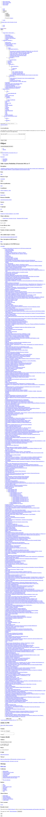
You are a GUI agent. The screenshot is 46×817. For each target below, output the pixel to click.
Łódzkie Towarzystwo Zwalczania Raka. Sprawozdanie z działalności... (19, 692)
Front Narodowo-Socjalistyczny (11, 524)
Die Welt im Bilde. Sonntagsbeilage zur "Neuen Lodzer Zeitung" (17, 439)
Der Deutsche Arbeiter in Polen (11, 300)
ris (3, 148)
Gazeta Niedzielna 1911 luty (15, 493)
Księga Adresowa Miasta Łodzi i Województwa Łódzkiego (16, 659)
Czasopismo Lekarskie (9, 370)
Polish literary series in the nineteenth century (13, 83)
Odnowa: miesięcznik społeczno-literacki (13, 426)
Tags (6, 111)
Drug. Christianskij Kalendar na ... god (12, 622)
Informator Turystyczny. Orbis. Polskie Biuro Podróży (15, 509)
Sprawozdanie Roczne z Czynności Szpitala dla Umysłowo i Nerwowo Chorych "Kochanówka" (23, 292)
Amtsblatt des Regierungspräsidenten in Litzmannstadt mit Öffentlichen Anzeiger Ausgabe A (22, 697)
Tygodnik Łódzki (8, 326)
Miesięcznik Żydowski (9, 487)
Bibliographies (8, 42)
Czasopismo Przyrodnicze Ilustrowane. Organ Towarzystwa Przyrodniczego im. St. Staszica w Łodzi (24, 589)
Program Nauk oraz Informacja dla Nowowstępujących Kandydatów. (18, 611)
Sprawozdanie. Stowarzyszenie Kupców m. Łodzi (14, 319)
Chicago (2, 734)
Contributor (7, 100)
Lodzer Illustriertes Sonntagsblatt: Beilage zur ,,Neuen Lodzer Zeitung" (18, 354)
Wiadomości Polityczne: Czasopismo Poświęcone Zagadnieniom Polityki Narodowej (21, 558)
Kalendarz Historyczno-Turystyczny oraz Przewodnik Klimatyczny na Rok (19, 650)
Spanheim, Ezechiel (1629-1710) (18, 73)
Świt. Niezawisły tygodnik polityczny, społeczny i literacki (16, 389)
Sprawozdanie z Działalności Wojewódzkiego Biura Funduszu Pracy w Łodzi (20, 375)
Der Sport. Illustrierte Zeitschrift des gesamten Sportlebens (16, 485)
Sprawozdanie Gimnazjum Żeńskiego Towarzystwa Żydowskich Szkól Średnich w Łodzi (22, 338)
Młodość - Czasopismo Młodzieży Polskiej (13, 530)
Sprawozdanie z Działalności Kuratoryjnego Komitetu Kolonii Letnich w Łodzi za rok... (22, 583)
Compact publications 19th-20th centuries (13, 86)
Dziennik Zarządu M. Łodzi (10, 704)
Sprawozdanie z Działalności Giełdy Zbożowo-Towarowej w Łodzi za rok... (19, 585)
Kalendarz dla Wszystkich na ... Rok (12, 677)
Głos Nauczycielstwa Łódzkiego (11, 480)
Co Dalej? (7, 254)
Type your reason (22, 133)
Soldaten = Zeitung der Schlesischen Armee (13, 267)
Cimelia (9, 47)
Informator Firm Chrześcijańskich (11, 366)
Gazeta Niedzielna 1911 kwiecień (16, 495)
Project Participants (9, 36)
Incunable (9, 60)
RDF (1, 241)
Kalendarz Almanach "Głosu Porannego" (13, 545)
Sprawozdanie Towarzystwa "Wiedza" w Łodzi (14, 569)
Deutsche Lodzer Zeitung (10, 274)
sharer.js (11, 18)
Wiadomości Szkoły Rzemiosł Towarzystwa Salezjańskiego (16, 321)
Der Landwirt (7, 620)
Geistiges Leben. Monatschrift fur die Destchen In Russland (16, 463)
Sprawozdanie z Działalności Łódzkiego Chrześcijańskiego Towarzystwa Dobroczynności (22, 507)
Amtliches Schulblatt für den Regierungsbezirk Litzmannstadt (17, 373)
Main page (3, 766)
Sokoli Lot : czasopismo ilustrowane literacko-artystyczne (16, 467)
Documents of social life (14, 56)
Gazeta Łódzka (8, 518)
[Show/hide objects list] (12, 40)
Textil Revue (7, 394)
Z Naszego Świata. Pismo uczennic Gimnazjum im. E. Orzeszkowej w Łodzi (19, 383)
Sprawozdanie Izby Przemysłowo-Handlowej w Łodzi (15, 266)
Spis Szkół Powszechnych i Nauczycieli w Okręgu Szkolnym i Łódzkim (19, 418)
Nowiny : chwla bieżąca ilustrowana (12, 405)
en (3, 8)
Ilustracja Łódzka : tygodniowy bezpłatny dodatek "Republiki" (17, 335)
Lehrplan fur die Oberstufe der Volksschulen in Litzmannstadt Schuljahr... (19, 347)
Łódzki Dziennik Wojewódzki (11, 695)
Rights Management (9, 110)
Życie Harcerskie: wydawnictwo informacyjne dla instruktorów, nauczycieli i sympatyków (22, 647)
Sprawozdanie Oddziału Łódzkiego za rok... (13, 575)
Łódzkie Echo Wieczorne (10, 516)
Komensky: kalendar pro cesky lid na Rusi (13, 343)
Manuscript (14, 68)
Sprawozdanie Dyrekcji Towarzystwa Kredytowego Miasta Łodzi (17, 334)
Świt (6, 446)
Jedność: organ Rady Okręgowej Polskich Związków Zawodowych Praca (19, 295)
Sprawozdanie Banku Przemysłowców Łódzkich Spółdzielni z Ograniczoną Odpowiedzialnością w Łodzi (25, 440)
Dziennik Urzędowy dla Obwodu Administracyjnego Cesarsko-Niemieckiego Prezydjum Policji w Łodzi (25, 372)
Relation (6, 108)
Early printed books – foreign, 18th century (18, 81)
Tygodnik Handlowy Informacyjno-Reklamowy (14, 387)
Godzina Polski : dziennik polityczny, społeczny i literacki (16, 253)
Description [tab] (5, 158)
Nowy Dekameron (8, 522)
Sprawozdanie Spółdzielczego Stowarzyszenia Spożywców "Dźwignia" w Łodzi (20, 294)
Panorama (7, 341)
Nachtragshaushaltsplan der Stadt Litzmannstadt (14, 532)
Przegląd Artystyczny (9, 504)
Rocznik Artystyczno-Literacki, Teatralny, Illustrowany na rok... (17, 714)
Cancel (2, 140)
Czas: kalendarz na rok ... (10, 472)
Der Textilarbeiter (8, 621)
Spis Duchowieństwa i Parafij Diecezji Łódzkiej (14, 698)
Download (2, 156)
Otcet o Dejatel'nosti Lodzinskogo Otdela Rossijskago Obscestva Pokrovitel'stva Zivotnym (22, 408)
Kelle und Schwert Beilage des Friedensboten (14, 329)
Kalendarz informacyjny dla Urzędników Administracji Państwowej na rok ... (19, 651)
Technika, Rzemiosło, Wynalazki (11, 607)
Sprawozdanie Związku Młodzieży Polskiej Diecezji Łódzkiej (17, 376)
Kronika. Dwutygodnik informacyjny (12, 653)
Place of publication (11, 99)
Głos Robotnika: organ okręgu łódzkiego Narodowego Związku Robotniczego (20, 260)
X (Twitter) (7, 15)
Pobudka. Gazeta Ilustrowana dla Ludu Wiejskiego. (15, 542)
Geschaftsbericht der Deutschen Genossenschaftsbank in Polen (17, 526)
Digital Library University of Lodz (9, 218)
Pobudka (7, 632)
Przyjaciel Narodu (8, 566)
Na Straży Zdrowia (9, 688)
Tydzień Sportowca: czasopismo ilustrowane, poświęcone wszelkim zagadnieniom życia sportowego (24, 431)
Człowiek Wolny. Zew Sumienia (11, 273)
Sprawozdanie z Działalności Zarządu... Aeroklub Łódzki (16, 293)
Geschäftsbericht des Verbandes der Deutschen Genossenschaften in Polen (19, 629)
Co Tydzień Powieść (9, 263)
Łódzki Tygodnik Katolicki (10, 528)
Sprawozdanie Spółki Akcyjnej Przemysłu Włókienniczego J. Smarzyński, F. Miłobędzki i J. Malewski (24, 296)
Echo (6, 423)
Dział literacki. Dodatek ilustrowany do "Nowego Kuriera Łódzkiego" (18, 424)
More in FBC (3, 725)
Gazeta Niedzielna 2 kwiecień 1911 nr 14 (20, 496)
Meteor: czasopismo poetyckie (11, 382)
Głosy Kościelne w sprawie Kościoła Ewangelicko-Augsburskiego (18, 355)
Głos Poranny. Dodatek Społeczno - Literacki (13, 639)
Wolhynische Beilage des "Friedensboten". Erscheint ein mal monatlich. (18, 519)
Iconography (11, 57)
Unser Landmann (8, 565)
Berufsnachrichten (8, 438)
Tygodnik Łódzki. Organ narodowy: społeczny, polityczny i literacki (18, 427)
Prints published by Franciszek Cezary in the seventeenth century (22, 78)
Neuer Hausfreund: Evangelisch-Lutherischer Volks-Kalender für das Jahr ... (19, 645)
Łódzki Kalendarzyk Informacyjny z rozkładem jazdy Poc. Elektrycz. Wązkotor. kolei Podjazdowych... (24, 662)
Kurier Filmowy (8, 330)
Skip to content (6, 3)
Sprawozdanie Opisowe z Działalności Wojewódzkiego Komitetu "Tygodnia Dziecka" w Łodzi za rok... (25, 577)
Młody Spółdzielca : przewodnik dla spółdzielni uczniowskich (17, 549)
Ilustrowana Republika (9, 250)
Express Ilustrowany (9, 256)
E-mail (7, 13)
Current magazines (8, 44)
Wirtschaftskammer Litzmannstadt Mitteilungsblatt (14, 587)
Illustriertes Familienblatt (10, 289)
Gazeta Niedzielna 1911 (12, 491)
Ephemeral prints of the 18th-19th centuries (18, 55)
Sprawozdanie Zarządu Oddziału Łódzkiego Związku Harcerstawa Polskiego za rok (21, 598)
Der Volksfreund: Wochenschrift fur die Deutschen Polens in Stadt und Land (19, 588)
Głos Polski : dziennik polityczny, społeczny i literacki (15, 252)
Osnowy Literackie (9, 640)
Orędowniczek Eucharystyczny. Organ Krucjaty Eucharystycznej (17, 407)
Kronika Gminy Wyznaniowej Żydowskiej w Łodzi (15, 708)
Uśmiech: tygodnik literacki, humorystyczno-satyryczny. (16, 396)
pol (1, 209)
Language (7, 107)
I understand (19, 811)
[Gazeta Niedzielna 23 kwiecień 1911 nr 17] (9, 152)
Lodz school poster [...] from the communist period (19, 53)
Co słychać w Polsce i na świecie (11, 258)
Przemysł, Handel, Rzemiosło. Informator (13, 637)
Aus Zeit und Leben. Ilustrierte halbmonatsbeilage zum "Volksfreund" (18, 617)
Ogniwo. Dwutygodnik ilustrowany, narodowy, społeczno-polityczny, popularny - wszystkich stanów (24, 649)
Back (2, 29)
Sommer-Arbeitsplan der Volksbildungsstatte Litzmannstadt (16, 700)
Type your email (3, 133)
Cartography (10, 61)
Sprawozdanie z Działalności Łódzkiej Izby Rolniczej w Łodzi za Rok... (19, 441)
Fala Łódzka (7, 515)
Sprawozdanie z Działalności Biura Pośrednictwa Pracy (15, 320)
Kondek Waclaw (13, 59)
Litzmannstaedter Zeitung (10, 468)
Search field (2, 123)
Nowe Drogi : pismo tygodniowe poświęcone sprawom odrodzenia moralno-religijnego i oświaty (23, 551)
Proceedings (7, 82)
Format (6, 104)
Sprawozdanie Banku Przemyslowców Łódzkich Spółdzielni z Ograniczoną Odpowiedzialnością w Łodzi (25, 690)
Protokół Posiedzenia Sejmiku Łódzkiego (13, 561)
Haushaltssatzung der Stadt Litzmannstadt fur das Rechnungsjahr (17, 278)
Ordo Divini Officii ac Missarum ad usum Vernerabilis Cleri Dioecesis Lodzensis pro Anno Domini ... (24, 715)
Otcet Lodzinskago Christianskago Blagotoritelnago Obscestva (17, 536)
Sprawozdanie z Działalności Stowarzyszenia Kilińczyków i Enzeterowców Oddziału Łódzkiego (23, 265)
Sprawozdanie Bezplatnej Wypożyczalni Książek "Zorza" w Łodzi (18, 420)
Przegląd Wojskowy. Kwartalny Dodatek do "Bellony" (15, 701)
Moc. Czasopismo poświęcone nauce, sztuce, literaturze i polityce (17, 663)
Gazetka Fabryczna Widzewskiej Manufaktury (14, 525)
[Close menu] (0, 23)
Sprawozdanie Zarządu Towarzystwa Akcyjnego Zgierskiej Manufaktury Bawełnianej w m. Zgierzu (24, 601)
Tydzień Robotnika (9, 328)
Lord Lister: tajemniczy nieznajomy (12, 359)
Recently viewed (7, 116)
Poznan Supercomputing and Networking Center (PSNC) (34, 809)
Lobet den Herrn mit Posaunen (11, 331)
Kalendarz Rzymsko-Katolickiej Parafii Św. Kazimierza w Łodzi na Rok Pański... (20, 360)
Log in (1, 804)
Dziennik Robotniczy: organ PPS (11, 259)
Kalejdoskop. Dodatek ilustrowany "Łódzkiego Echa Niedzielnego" (18, 363)
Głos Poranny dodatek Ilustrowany (11, 584)
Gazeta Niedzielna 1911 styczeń (16, 492)
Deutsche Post (8, 255)
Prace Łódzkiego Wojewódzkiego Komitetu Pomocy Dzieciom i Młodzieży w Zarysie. (21, 612)
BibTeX (4, 149)
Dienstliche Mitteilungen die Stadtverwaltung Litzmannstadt (16, 275)
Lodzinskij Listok (8, 332)
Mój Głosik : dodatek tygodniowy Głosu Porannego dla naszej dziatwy (18, 362)
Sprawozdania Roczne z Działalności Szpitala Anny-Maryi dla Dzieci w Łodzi (20, 327)
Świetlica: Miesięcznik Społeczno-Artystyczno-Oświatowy (16, 672)
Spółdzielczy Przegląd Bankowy (11, 666)
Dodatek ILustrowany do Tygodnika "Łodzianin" (14, 562)
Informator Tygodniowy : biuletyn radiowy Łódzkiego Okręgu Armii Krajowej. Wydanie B (22, 358)
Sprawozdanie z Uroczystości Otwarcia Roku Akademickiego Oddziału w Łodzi (20, 596)
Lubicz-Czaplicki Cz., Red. (5, 190)
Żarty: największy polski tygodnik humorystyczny (14, 648)
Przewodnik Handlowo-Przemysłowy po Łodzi (14, 413)
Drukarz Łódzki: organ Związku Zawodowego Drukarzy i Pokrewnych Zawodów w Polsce (22, 511)
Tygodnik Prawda (8, 251)
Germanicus (12, 79)
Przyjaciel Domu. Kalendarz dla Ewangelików (14, 633)
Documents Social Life (13, 48)
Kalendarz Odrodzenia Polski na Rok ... (12, 679)
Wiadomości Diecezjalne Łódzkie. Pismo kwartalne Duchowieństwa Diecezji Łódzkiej (21, 610)
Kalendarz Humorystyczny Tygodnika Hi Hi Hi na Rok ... (16, 547)
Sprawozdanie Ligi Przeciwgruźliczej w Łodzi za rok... (15, 574)
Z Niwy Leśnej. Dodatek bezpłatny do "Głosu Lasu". (15, 716)
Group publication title (12, 93)
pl (4, 8)
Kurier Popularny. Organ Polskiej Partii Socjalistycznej (15, 660)
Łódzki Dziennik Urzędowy (10, 627)
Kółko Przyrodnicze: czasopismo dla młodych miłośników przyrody (18, 342)
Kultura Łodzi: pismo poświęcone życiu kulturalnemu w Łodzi (17, 346)
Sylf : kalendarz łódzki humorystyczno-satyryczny (14, 309)
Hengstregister (8, 631)
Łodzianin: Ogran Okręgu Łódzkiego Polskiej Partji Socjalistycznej (18, 687)
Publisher (8, 97)
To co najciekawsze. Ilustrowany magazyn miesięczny (15, 608)
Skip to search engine (7, 2)
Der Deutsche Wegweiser (10, 302)
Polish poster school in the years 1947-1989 (18, 54)
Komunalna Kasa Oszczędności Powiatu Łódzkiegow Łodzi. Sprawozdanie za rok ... (21, 599)
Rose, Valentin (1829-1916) (17, 71)
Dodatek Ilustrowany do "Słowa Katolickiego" (14, 486)
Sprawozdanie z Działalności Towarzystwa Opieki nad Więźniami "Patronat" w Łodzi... (22, 268)
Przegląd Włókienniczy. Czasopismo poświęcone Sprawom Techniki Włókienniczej (21, 625)
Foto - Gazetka (8, 623)
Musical (9, 63)
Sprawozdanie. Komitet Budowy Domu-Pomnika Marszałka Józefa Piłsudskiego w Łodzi (22, 432)
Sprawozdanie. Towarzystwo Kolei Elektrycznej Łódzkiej (16, 442)
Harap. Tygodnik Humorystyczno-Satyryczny (14, 357)
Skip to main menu (6, 1)
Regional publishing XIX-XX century (12, 84)
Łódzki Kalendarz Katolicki (10, 661)
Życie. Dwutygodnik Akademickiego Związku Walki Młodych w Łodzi (18, 646)
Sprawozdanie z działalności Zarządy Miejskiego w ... (15, 481)
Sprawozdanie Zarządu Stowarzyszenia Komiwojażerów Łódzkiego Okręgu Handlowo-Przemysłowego (25, 318)
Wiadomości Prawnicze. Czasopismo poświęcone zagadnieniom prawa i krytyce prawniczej (22, 386)
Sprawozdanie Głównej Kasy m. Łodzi (12, 339)
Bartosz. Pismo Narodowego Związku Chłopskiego (15, 419)
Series (6, 113)
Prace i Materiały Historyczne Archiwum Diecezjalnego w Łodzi (17, 410)
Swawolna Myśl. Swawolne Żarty (11, 535)
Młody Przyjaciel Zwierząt (10, 450)
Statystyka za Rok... (9, 713)
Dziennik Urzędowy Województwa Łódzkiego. (14, 606)
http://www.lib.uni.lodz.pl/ (5, 759)
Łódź (1, 185)
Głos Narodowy (8, 544)
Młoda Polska (7, 614)
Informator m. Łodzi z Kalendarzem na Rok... (14, 361)
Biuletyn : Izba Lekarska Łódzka (11, 613)
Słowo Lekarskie (8, 635)
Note (6, 112)
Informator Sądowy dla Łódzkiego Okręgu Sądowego (15, 471)
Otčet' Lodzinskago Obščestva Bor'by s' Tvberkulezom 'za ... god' (17, 675)
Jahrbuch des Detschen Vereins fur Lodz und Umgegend (16, 291)
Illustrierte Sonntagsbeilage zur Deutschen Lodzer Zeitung (16, 395)
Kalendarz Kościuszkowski (10, 652)
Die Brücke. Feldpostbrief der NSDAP (12, 436)
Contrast (4, 11)
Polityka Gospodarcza (9, 469)
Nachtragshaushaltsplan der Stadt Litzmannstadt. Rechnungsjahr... (17, 400)
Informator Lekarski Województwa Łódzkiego (14, 513)
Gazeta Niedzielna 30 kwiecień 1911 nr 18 (20, 501)
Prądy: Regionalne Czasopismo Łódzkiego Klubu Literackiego (17, 476)
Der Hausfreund (8, 303)
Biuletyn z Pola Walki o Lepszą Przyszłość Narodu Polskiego (17, 477)
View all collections (6, 779)
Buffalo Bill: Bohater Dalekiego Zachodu (13, 371)
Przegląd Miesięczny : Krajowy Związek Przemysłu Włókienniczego (18, 506)
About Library (6, 32)
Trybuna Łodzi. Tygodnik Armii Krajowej (13, 388)
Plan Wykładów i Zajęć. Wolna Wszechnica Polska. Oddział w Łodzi (18, 409)
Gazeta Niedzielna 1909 (12, 489)
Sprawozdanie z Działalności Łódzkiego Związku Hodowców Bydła (18, 512)
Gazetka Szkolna (8, 508)
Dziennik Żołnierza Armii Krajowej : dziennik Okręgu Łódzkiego (17, 356)
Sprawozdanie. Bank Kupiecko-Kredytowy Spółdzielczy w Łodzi (17, 333)
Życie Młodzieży (8, 380)
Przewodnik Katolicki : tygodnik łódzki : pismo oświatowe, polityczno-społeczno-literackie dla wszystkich (25, 412)
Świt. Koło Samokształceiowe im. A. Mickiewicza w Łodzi (16, 539)
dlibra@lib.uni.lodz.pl (4, 754)
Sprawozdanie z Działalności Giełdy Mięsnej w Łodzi (15, 322)
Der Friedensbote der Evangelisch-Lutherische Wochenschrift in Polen (18, 628)
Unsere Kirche (8, 444)
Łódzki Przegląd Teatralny (10, 527)
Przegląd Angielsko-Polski (10, 411)
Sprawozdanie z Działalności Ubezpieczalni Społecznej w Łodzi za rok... (19, 586)
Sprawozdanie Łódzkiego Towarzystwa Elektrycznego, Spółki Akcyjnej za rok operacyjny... (22, 534)
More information (13, 811)
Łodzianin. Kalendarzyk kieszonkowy (12, 657)
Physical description (9, 114)
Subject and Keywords (9, 95)
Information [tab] (5, 159)
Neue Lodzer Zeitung (9, 249)
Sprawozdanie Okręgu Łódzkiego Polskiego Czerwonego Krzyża (17, 668)
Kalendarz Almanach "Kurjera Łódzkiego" (13, 682)
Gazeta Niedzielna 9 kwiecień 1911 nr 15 (20, 498)
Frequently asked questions (10, 38)
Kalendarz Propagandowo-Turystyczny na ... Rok (14, 474)
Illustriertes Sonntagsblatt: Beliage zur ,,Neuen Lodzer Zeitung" (17, 374)
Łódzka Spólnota (8, 548)
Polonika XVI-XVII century (15, 80)
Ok (1, 813)
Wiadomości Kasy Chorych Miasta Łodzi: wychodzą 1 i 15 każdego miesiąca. (20, 505)
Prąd (6, 641)
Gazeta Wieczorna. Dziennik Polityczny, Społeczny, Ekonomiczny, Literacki (19, 642)
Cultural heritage (9, 45)
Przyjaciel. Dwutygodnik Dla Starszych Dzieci (14, 634)
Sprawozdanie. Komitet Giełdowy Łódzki (13, 279)
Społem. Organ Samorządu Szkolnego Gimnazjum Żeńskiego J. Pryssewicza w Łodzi (21, 711)
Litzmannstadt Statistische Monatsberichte (13, 348)
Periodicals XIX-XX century (10, 43)
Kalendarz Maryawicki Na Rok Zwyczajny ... (14, 678)
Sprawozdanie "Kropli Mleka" (11, 553)
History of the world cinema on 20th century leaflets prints (21, 52)
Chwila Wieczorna (8, 619)
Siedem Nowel (8, 415)
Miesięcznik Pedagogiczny (10, 686)
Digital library (8, 34)
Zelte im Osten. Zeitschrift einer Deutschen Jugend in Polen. (16, 521)
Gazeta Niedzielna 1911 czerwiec (16, 503)
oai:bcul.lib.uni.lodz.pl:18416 (6, 199)
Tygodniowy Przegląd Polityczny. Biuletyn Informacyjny (16, 609)
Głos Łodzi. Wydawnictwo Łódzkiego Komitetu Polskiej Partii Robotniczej (19, 712)
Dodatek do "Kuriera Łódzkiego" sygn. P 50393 (9, 213)
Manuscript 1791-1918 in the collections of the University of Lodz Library (24, 74)
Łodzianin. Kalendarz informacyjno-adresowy (14, 655)
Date (6, 101)
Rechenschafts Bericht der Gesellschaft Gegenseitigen (15, 560)
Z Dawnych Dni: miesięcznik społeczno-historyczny (15, 593)
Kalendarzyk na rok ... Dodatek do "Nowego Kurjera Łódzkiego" (17, 658)
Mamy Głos (7, 381)
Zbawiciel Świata (8, 520)
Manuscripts (11, 64)
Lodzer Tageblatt (8, 685)
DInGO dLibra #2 (11, 809)
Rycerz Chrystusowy (9, 416)
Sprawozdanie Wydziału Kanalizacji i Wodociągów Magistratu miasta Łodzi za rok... (21, 582)
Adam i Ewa (7, 351)
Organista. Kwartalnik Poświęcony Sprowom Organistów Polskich (18, 538)
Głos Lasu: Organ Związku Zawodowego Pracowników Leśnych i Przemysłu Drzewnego (22, 473)
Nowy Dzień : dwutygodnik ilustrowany (13, 689)
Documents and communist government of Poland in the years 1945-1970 (24, 51)
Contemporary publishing (10, 85)
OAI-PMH (2, 246)
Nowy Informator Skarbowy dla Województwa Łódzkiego (16, 564)
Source (6, 106)
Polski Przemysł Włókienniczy (11, 315)
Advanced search (3, 124)
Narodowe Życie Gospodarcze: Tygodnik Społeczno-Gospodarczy (18, 674)
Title (7, 91)
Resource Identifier (8, 105)
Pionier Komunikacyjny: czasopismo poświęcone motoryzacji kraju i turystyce (20, 429)
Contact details (5, 799)
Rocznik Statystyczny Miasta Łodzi (12, 445)
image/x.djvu (2, 195)
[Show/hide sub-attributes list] (5, 91)
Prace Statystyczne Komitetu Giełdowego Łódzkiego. (15, 615)
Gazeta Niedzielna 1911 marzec (16, 494)
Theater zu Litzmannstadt (10, 559)
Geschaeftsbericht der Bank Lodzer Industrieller (14, 466)
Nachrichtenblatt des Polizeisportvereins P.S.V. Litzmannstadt (16, 399)
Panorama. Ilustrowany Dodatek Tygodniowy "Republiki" (16, 447)
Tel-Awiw (7, 393)
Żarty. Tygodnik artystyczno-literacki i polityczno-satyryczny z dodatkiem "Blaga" (20, 379)
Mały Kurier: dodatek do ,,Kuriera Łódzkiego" (14, 368)
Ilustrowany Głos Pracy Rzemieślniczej (12, 290)
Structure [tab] (4, 161)
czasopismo (2, 178)
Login (4, 20)
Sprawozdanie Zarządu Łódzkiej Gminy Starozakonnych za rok (17, 597)
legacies (12, 69)
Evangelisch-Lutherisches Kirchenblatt (12, 353)
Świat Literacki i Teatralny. (10, 307)
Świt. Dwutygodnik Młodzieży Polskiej (12, 673)
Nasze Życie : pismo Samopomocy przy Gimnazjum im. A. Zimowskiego (19, 401)
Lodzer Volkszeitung (9, 304)
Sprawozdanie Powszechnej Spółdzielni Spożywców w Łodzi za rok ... (18, 605)
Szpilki (6, 554)
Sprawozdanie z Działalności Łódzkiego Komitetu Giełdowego (17, 421)
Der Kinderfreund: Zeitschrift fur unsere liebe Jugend (15, 555)
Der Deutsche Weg (8, 301)
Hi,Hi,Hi (7, 475)
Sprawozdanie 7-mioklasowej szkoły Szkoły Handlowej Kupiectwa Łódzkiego (20, 552)
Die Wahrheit (7, 709)
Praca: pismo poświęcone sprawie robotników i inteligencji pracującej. (18, 571)
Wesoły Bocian (8, 340)
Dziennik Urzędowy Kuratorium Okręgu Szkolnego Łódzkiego (17, 277)
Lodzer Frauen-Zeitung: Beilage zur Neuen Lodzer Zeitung (16, 349)
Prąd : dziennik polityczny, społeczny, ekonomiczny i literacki (17, 264)
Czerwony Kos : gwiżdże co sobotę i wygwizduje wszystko (16, 272)
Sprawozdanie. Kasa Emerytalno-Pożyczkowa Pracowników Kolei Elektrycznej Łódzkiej (22, 276)
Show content (5, 154)
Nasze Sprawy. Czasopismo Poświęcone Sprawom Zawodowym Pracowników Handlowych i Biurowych (25, 533)
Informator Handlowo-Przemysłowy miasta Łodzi (14, 365)
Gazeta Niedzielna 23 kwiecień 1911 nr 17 (20, 500)
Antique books (12, 76)
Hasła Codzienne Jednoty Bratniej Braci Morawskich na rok (16, 636)
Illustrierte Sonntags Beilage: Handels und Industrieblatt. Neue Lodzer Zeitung (20, 437)
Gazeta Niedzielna (8, 488)
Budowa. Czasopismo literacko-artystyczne (13, 425)
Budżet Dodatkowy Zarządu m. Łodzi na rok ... (14, 618)
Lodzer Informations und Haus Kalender (13, 454)
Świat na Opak (8, 595)
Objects (6, 118)
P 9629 (1, 204)
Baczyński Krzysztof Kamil (17, 72)
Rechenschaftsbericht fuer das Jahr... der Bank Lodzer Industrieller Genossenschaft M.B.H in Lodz (24, 465)
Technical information (9, 37)
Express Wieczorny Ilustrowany (11, 414)
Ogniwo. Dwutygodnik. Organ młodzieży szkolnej (14, 406)
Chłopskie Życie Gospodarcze (11, 369)
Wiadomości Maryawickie (10, 624)
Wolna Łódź (7, 570)
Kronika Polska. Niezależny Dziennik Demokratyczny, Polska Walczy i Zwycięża (20, 684)
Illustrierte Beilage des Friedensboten (12, 282)
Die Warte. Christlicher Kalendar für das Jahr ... (14, 705)
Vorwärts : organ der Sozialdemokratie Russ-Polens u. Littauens (17, 336)
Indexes (4, 89)
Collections (5, 40)
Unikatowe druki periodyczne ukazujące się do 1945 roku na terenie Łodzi (17, 248)
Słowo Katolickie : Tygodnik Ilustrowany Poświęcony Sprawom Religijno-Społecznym (21, 464)
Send (5, 140)
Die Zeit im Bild (8, 378)
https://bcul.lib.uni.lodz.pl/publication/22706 (8, 236)
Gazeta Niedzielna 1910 (12, 490)
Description (7, 96)
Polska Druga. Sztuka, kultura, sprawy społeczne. (14, 626)
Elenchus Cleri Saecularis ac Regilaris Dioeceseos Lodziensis (16, 352)
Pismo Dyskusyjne (8, 541)
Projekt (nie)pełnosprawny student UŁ (12, 87)
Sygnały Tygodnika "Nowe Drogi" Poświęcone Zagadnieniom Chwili (18, 308)
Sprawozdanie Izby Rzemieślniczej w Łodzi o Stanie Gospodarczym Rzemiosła (20, 667)
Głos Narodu (7, 479)
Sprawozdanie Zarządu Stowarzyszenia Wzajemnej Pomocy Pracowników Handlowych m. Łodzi (23, 600)
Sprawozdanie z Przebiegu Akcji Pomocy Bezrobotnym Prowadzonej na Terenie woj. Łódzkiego (23, 669)
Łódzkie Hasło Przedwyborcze (11, 529)
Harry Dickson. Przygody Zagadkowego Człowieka (15, 367)
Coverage (7, 109)
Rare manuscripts (14, 66)
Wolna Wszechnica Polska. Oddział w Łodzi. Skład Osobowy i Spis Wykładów (20, 514)
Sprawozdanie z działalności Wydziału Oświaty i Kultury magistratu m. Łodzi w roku (21, 594)
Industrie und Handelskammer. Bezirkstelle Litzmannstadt (16, 478)
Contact (6, 39)
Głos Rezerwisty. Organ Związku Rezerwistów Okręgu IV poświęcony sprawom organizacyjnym (23, 638)
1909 (1, 174)
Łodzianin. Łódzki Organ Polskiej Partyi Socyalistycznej (16, 644)
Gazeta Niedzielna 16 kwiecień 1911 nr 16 (20, 499)
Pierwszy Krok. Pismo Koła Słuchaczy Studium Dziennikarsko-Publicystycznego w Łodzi (22, 654)
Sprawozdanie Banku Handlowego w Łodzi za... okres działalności (18, 451)
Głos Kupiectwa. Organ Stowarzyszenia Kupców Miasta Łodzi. (17, 543)
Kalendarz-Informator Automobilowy (12, 546)
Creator (6, 94)
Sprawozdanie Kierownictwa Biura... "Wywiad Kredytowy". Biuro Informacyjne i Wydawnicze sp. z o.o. (25, 283)
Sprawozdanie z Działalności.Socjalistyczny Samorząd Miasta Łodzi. (18, 422)
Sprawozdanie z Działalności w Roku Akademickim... (15, 691)
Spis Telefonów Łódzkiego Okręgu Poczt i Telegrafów (15, 699)
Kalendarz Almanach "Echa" (10, 676)
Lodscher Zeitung (8, 455)
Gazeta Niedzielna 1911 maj (15, 502)
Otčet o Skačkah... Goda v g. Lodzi (12, 665)
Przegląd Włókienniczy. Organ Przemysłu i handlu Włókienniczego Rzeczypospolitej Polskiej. (23, 540)
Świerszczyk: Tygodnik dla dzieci (11, 671)
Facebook (7, 14)
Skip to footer (5, 4)
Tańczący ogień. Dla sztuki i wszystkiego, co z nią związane (16, 428)
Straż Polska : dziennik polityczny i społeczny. (14, 305)
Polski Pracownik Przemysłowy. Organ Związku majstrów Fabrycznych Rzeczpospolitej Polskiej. (23, 664)
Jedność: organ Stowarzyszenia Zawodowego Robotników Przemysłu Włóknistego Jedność (22, 306)
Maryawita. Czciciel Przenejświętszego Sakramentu (15, 517)
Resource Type (8, 103)
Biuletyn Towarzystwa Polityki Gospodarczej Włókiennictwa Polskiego (18, 433)
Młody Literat (7, 531)
